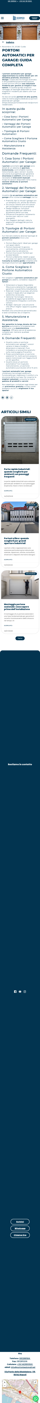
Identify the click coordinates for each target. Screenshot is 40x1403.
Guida (23, 47)
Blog (20, 1353)
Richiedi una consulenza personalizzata (19, 311)
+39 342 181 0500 (25, 1)
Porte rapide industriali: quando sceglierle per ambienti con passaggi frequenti (17, 473)
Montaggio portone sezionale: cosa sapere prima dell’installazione (17, 607)
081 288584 (12, 1)
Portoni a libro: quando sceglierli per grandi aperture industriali (16, 541)
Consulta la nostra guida (13, 261)
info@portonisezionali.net (23, 1367)
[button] (2, 397)
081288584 (24, 1358)
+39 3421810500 (25, 1364)
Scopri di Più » (8, 491)
